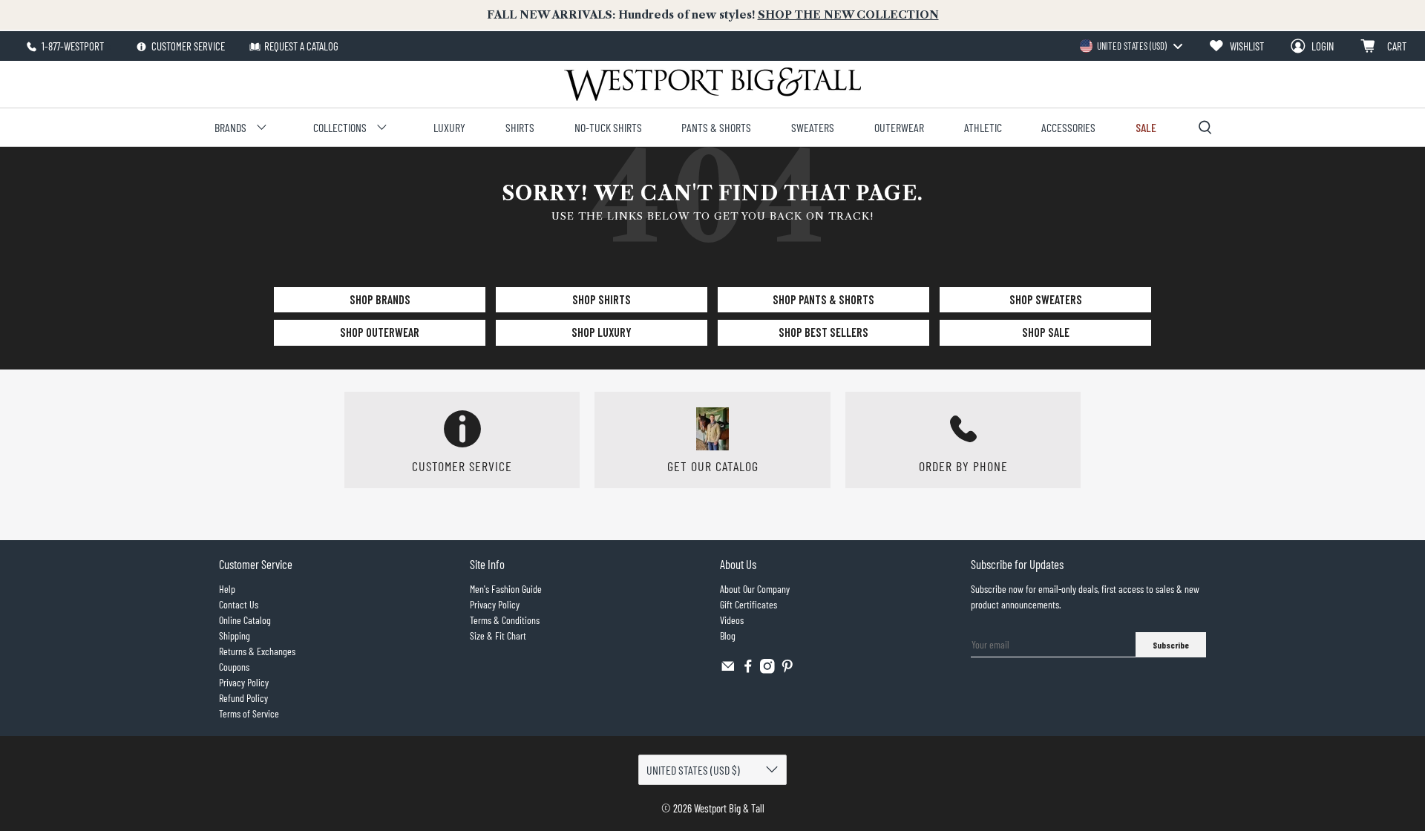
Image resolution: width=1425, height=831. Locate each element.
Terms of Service (249, 713)
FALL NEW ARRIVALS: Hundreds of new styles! (713, 15)
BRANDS (230, 127)
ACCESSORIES (1068, 127)
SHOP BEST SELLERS (823, 332)
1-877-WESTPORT (71, 46)
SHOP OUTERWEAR (379, 332)
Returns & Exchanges (257, 651)
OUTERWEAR (899, 127)
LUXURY (449, 127)
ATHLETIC (983, 127)
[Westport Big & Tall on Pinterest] (787, 669)
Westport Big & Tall (729, 808)
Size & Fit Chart (498, 635)
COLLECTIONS (340, 127)
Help (227, 588)
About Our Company (755, 588)
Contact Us (238, 604)
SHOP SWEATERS (1045, 299)
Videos (732, 620)
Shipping (234, 635)
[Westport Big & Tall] (712, 84)
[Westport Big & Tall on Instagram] (767, 669)
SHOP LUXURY (601, 332)
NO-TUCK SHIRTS (608, 127)
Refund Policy (243, 698)
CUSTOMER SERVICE (187, 46)
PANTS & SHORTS (716, 127)
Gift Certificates (748, 604)
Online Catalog (245, 620)
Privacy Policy (244, 682)
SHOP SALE (1045, 332)
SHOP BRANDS (380, 299)
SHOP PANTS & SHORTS (823, 299)
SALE (1146, 127)
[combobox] (1131, 46)
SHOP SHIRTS (601, 299)
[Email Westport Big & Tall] (728, 669)
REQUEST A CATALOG (301, 46)
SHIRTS (519, 127)
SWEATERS (812, 127)
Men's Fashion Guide (506, 588)
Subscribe (1171, 645)
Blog (728, 635)
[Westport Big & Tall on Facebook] (748, 669)
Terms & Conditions (505, 620)
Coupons (234, 666)
